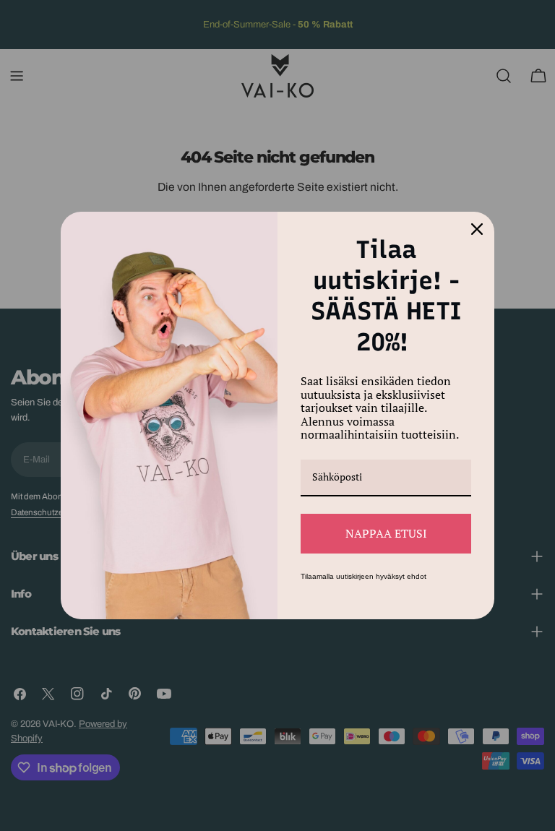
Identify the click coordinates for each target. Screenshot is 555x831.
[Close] (477, 229)
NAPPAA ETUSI (386, 533)
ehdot (416, 576)
